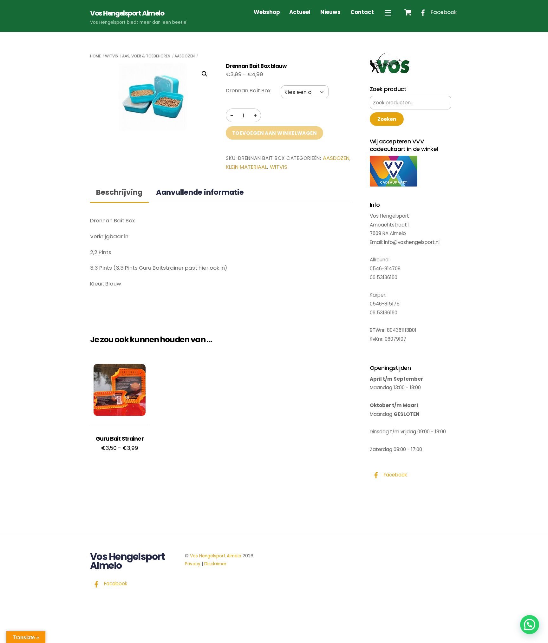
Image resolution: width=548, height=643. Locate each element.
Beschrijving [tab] (119, 192)
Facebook (443, 12)
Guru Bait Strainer (120, 439)
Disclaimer (215, 564)
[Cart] (407, 12)
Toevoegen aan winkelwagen (274, 133)
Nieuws (330, 12)
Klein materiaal (246, 167)
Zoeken (386, 119)
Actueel (299, 12)
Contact (362, 12)
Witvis (111, 56)
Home (95, 56)
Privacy (192, 564)
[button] (204, 74)
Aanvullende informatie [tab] (200, 192)
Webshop (267, 12)
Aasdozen (184, 56)
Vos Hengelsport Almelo (215, 556)
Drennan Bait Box (248, 90)
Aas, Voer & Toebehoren (146, 56)
